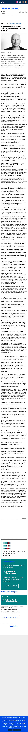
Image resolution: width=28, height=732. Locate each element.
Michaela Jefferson (15, 23)
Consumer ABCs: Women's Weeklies (9, 609)
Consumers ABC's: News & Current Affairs (10, 611)
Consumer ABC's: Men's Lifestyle (8, 613)
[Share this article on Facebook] (6, 52)
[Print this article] (10, 52)
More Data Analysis (9, 617)
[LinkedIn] (26, 12)
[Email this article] (8, 52)
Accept (10, 729)
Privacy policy (17, 729)
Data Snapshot (9, 561)
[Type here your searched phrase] (20, 12)
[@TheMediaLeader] (23, 12)
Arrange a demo (11, 586)
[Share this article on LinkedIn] (4, 52)
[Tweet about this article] (2, 52)
